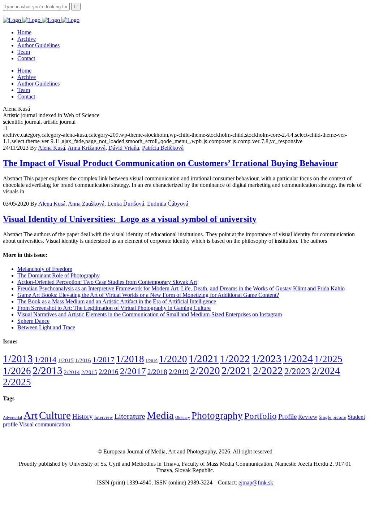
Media (160, 415)
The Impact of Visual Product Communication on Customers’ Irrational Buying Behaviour (170, 163)
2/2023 (297, 371)
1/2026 (17, 370)
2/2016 (109, 372)
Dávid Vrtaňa (123, 148)
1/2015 (66, 360)
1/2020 (173, 359)
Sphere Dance (33, 321)
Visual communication (44, 424)
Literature (129, 416)
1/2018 (130, 359)
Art (30, 415)
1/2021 (204, 358)
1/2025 (328, 359)
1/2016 (83, 360)
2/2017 (133, 371)
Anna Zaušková (86, 204)
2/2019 (179, 372)
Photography (217, 415)
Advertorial (12, 418)
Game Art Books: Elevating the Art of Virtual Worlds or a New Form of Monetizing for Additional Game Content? (148, 295)
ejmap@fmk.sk (255, 482)
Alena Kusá (51, 148)
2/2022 (268, 370)
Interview (103, 417)
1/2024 (298, 358)
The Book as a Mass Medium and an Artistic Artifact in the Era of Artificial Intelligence (116, 301)
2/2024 (326, 370)
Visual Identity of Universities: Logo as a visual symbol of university (130, 219)
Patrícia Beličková (163, 148)
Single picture (332, 417)
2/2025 (17, 382)
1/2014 (45, 359)
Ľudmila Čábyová (167, 204)
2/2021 (236, 370)
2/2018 (157, 372)
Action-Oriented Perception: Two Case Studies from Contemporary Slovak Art (107, 282)
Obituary (182, 418)
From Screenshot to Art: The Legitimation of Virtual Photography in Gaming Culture (114, 308)
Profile (287, 416)
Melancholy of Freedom (44, 269)
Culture (55, 415)
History (82, 416)
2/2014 (72, 372)
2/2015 (89, 372)
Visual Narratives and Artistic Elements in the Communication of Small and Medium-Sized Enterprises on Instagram (149, 314)
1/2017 (103, 359)
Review (307, 416)
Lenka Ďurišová (125, 204)
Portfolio (260, 416)
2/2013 (48, 370)
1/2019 (152, 361)
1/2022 (235, 358)
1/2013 (18, 358)
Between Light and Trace (46, 327)
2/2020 (205, 370)
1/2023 (266, 358)
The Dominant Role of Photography (58, 275)
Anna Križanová (87, 148)
